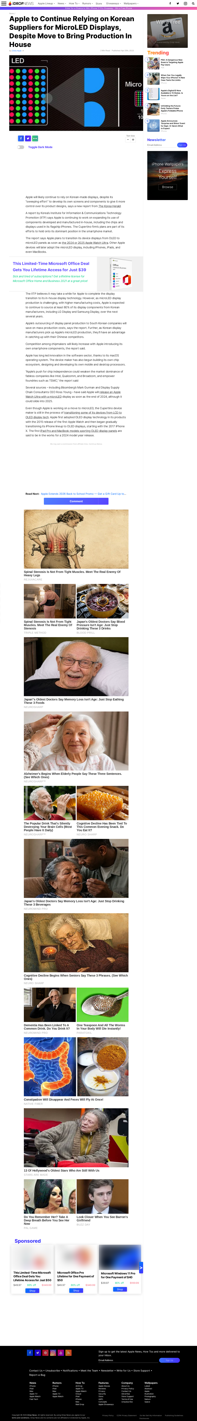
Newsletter (107, 1370)
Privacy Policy (127, 1388)
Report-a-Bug (37, 1374)
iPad (32, 1388)
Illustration (149, 1394)
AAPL (100, 1399)
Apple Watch (35, 1396)
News (61, 3)
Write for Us (124, 1370)
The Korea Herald (109, 206)
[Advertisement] (76, 172)
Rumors (86, 3)
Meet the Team (89, 1370)
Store (99, 3)
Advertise (125, 1394)
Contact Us (35, 1370)
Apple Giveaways (106, 1404)
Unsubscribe (52, 1370)
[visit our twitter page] (38, 1353)
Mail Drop (80, 1404)
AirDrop (79, 1386)
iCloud (78, 1394)
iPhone (33, 1386)
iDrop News (32, 1415)
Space (147, 1402)
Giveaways (112, 3)
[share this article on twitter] (28, 138)
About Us (125, 1386)
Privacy (101, 1391)
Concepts (102, 1402)
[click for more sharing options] (35, 138)
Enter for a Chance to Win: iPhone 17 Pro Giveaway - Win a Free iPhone (98, 8)
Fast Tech (34, 1399)
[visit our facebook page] (30, 1353)
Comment (76, 501)
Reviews (102, 1388)
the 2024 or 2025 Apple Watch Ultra (85, 242)
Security (102, 1394)
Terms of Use (127, 1399)
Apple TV (33, 1394)
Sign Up (182, 145)
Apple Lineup (45, 3)
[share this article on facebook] (21, 138)
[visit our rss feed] (68, 1353)
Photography (150, 1396)
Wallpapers (130, 3)
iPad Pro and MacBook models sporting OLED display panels (78, 430)
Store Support (141, 1370)
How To (73, 3)
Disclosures (144, 1418)
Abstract (148, 1388)
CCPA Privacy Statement (127, 1415)
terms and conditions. (21, 1418)
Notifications (70, 1370)
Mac (31, 1391)
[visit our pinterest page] (45, 1353)
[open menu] (4, 3)
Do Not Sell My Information (151, 1415)
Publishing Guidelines (174, 1415)
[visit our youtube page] (61, 1353)
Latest (147, 1386)
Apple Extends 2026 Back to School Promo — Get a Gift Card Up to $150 (86, 493)
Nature (148, 1399)
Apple (147, 1391)
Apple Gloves (104, 1386)
